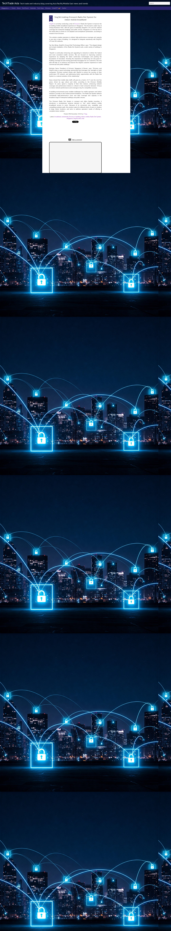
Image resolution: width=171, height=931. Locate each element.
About (19, 8)
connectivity (65, 117)
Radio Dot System (95, 117)
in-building (77, 117)
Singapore (70, 118)
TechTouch (25, 8)
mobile (88, 117)
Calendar (33, 8)
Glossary (48, 8)
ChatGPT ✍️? (56, 8)
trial (83, 118)
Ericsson (76, 24)
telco (79, 118)
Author (64, 8)
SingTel (51, 24)
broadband (57, 117)
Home (14, 8)
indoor (83, 117)
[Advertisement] (112, 46)
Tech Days (40, 8)
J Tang (85, 114)
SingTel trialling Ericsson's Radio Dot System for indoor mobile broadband (75, 18)
